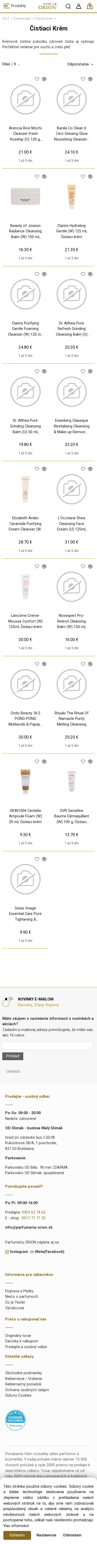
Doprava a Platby (19, 1291)
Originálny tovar (18, 1336)
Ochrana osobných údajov (27, 1390)
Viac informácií (16, 1526)
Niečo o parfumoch (21, 1296)
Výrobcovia (14, 1308)
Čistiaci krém (44, 18)
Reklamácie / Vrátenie (23, 1379)
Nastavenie (46, 1535)
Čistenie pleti (22, 18)
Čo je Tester (15, 1302)
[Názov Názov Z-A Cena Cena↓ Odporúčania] (78, 64)
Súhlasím (17, 1535)
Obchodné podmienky (23, 1373)
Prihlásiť (12, 1056)
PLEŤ (5, 18)
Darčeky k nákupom (21, 1341)
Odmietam (72, 1535)
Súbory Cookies (18, 1395)
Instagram (19, 1252)
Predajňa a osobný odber (26, 1347)
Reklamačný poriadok (23, 1384)
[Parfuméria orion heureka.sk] (15, 1420)
